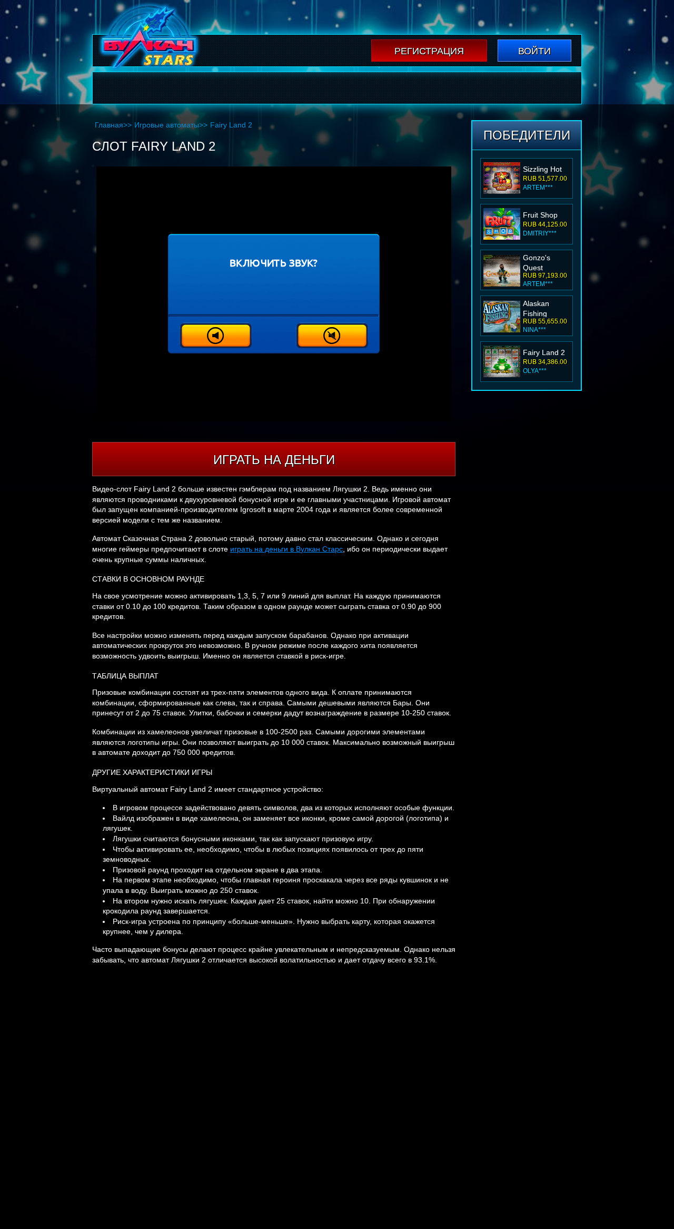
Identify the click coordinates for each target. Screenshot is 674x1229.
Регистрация (429, 51)
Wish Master (543, 352)
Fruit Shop (540, 169)
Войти (534, 51)
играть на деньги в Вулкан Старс (286, 549)
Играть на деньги (274, 460)
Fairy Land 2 (544, 306)
